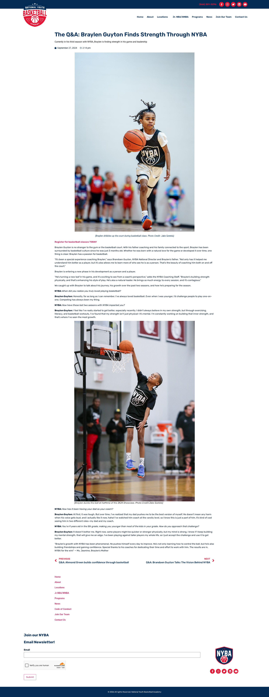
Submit (30, 677)
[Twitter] (233, 4)
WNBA (66, 593)
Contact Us (241, 17)
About (150, 17)
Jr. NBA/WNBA (180, 17)
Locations (162, 17)
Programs (197, 17)
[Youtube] (245, 4)
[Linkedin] (239, 4)
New (57, 603)
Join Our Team (224, 17)
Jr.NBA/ (59, 593)
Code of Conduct (63, 609)
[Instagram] (227, 4)
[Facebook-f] (221, 4)
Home (140, 17)
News (209, 17)
